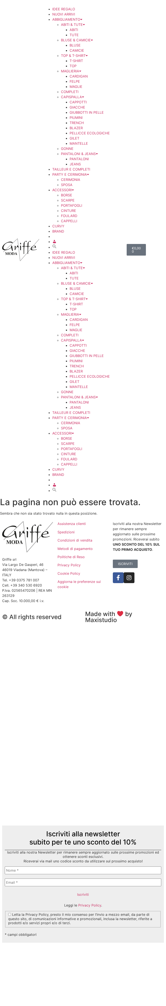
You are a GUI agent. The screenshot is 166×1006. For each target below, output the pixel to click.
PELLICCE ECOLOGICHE (90, 133)
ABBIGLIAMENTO (66, 19)
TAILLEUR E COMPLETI (71, 169)
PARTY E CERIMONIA (69, 174)
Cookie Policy (68, 573)
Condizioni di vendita (74, 540)
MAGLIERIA (70, 71)
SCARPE (68, 200)
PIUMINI (76, 117)
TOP (73, 66)
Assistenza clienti (71, 524)
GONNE (67, 148)
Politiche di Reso (71, 557)
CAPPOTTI (78, 102)
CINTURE (68, 210)
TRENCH (77, 123)
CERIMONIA (70, 179)
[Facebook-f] (118, 577)
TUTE (74, 35)
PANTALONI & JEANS (78, 154)
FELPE (75, 81)
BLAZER (76, 128)
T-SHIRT (76, 61)
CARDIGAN (79, 76)
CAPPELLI (69, 221)
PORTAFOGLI (71, 205)
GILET (74, 138)
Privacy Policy (69, 565)
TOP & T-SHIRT (73, 55)
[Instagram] (129, 577)
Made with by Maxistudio (108, 617)
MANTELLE (79, 143)
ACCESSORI (62, 190)
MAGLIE (76, 86)
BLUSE (75, 45)
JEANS (75, 164)
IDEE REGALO (63, 9)
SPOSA (66, 185)
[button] (54, 247)
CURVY (58, 226)
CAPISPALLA (71, 97)
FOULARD (69, 216)
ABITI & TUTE (72, 24)
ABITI (74, 30)
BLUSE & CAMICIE (76, 40)
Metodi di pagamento (75, 548)
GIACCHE (77, 107)
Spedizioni (66, 532)
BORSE (66, 195)
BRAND (58, 231)
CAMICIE (77, 50)
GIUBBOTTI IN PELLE (87, 112)
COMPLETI (69, 92)
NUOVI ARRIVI (63, 14)
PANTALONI (79, 159)
